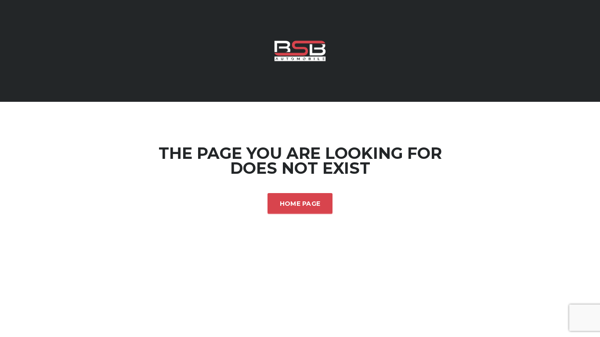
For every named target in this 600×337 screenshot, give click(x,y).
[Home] (300, 50)
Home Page (300, 204)
